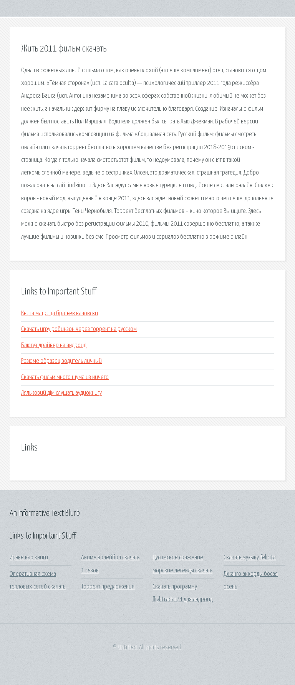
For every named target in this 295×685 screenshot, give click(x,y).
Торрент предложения (107, 587)
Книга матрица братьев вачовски (59, 313)
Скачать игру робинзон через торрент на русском (79, 329)
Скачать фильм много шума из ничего (65, 377)
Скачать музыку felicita (250, 557)
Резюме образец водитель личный (61, 361)
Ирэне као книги (29, 557)
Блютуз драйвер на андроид (53, 345)
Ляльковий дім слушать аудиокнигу (61, 393)
